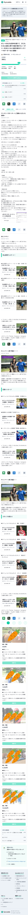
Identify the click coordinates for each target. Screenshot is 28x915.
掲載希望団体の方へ (20, 875)
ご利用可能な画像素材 (21, 881)
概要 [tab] (3, 109)
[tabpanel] (14, 368)
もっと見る (22, 83)
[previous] (2, 622)
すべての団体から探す (6, 878)
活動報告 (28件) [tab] (10, 109)
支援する (14, 662)
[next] (25, 622)
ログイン (18, 2)
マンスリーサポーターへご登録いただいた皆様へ (12, 833)
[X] (8, 103)
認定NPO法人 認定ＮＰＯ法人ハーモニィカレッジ (15, 40)
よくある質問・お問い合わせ (7, 899)
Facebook (4, 906)
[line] (3, 103)
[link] (19, 103)
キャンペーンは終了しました (14, 77)
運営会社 (18, 883)
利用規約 (18, 888)
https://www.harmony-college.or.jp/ (16, 861)
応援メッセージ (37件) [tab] (21, 109)
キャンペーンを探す (6, 880)
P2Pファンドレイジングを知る (21, 879)
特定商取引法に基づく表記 (21, 891)
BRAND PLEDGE (19, 898)
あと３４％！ (5, 837)
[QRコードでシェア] (24, 103)
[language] (23, 2)
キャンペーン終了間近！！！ (8, 840)
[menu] (26, 2)
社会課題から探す (6, 875)
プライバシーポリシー (21, 886)
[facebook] (14, 103)
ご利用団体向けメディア (7, 902)
